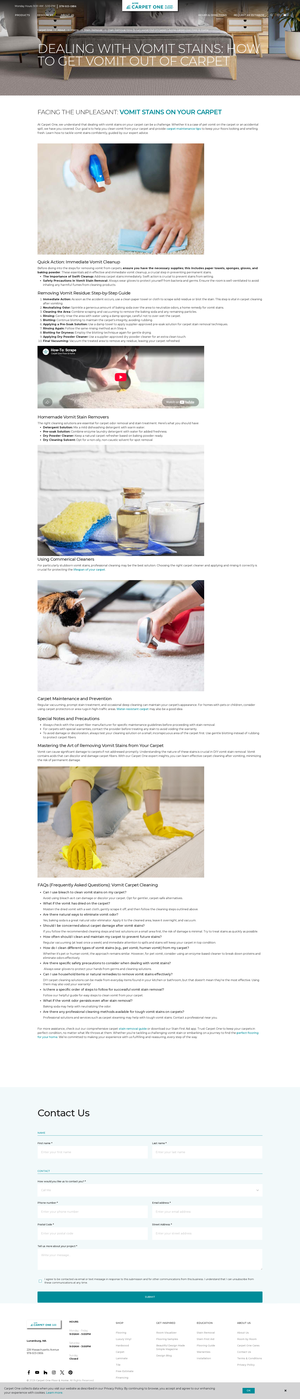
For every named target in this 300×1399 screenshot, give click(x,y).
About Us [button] (67, 15)
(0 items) (285, 15)
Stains (75, 30)
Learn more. (54, 1392)
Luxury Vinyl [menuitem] (123, 1339)
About (61, 30)
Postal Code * (46, 1224)
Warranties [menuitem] (203, 1352)
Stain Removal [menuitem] (206, 1332)
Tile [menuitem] (118, 1364)
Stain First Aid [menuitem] (205, 1339)
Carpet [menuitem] (120, 1352)
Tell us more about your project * (57, 1246)
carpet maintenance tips (183, 128)
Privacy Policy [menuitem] (246, 1364)
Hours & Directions (212, 15)
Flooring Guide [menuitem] (206, 1345)
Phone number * (48, 1203)
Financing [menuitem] (122, 1377)
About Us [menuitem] (243, 1332)
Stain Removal (93, 30)
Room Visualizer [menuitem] (166, 1332)
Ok (248, 1390)
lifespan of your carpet (89, 569)
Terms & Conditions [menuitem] (249, 1358)
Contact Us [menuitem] (244, 1352)
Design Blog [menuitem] (164, 1355)
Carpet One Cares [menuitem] (248, 1345)
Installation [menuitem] (204, 1358)
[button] (271, 15)
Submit (150, 1296)
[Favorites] (278, 15)
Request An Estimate (249, 15)
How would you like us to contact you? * (62, 1181)
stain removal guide (133, 1028)
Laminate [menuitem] (122, 1358)
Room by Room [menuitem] (247, 1339)
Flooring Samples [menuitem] (167, 1339)
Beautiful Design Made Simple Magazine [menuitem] (170, 1347)
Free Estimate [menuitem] (125, 1371)
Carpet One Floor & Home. (52, 1380)
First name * (45, 1143)
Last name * (159, 1143)
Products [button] (22, 15)
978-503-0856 (67, 6)
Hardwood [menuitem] (122, 1345)
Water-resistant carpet (132, 709)
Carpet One (45, 30)
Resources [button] (45, 15)
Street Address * (162, 1224)
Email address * (161, 1203)
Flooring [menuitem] (121, 1332)
